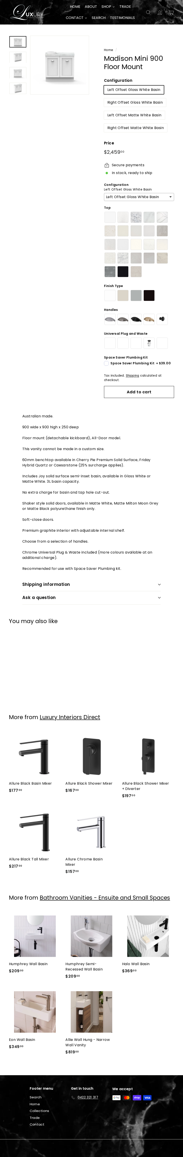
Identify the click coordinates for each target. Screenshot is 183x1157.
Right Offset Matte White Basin (135, 127)
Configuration (118, 80)
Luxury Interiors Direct (70, 717)
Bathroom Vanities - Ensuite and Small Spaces (105, 898)
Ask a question (39, 598)
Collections (39, 1110)
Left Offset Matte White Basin (134, 115)
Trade (35, 1117)
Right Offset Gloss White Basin (135, 102)
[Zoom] (59, 65)
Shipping (132, 375)
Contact (37, 1124)
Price (109, 143)
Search (36, 1097)
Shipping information (46, 584)
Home (108, 50)
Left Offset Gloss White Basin (133, 89)
